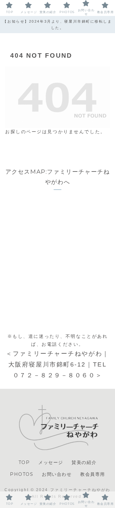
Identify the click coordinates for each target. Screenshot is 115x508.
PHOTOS (22, 474)
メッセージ (50, 462)
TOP (24, 462)
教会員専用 (92, 474)
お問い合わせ (57, 474)
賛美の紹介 (84, 462)
